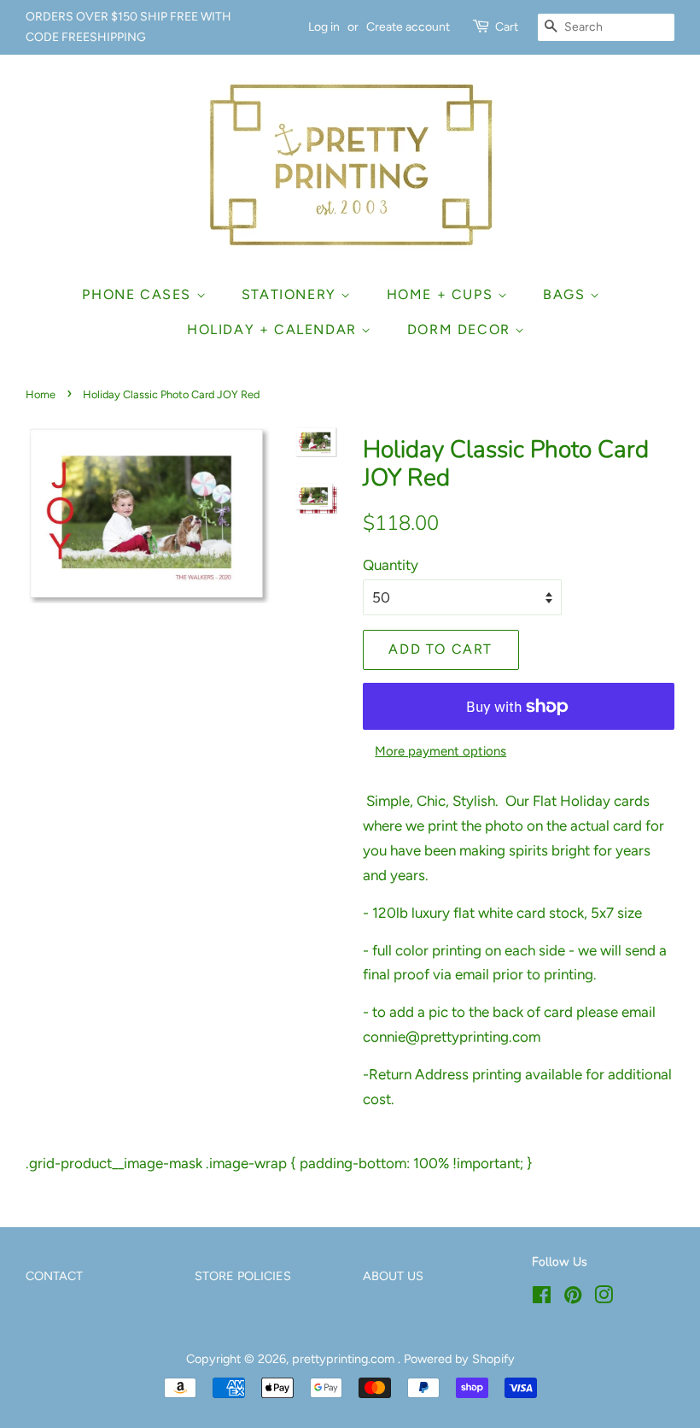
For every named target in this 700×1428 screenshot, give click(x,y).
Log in (324, 27)
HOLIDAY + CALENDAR (274, 329)
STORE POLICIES (243, 1276)
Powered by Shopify (459, 1358)
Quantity (390, 564)
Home (40, 394)
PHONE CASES (138, 294)
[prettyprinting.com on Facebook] (541, 1298)
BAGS (566, 294)
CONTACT (54, 1276)
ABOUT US (393, 1276)
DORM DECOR (461, 329)
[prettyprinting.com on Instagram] (603, 1298)
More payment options (440, 751)
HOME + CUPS (442, 294)
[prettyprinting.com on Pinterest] (572, 1298)
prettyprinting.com (345, 1358)
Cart (506, 27)
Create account (408, 27)
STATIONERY (291, 294)
